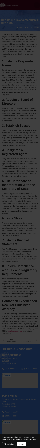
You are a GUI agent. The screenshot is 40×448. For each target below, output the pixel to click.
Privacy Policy (9, 444)
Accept (21, 444)
